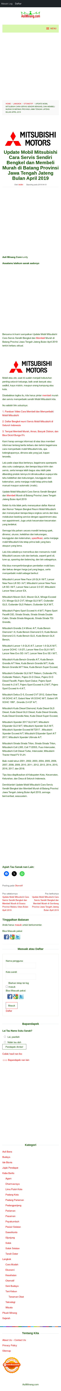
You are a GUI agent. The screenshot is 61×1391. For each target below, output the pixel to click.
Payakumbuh (12, 1221)
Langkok (6, 1259)
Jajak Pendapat (10, 1167)
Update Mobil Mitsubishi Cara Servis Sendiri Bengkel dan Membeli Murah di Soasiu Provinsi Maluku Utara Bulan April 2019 (15, 901)
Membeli (40, 337)
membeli (46, 395)
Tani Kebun (11, 1291)
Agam (8, 1178)
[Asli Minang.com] (30, 14)
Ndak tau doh (14, 1042)
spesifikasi (37, 538)
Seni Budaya (11, 1285)
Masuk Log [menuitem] (7, 3)
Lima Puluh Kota (13, 1189)
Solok (8, 1242)
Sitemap (6, 1350)
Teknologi (10, 1302)
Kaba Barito (8, 1173)
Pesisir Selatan (13, 1226)
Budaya (6, 1157)
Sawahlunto (11, 1232)
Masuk (11, 1005)
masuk (18, 924)
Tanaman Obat (16, 1296)
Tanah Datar (11, 1253)
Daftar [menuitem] (18, 3)
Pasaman (10, 1216)
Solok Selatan (12, 1248)
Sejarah (6, 1318)
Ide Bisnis (7, 1162)
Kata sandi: (11, 971)
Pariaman (10, 1210)
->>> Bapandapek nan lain (15, 1059)
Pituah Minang (9, 1312)
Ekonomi (10, 1269)
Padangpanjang (13, 1205)
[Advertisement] (30, 66)
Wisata (9, 1307)
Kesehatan (10, 1275)
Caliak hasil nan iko (12, 1053)
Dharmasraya (12, 1183)
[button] (7, 936)
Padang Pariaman (14, 1199)
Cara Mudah (11, 1264)
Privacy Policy (9, 1345)
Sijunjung (10, 1237)
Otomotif (19, 885)
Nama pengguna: (14, 960)
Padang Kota (12, 1194)
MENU (53, 28)
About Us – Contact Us (14, 1340)
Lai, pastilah (14, 1036)
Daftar (9, 1010)
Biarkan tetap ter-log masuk (18, 984)
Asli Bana (7, 1151)
